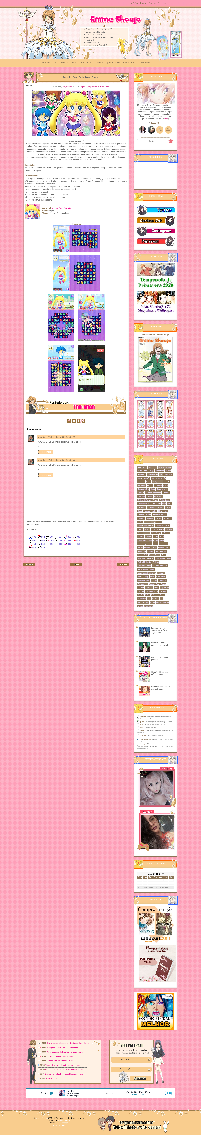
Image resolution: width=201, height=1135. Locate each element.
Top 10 (156, 588)
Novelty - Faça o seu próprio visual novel (160, 644)
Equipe (143, 3)
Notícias (150, 551)
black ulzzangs (143, 602)
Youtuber (155, 598)
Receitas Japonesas (159, 566)
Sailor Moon (104, 87)
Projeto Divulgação (144, 562)
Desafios (151, 507)
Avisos (148, 482)
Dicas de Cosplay (150, 511)
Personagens (160, 558)
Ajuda (145, 467)
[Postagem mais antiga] (123, 566)
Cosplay (116, 62)
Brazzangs (142, 485)
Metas (154, 547)
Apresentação (153, 474)
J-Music (148, 536)
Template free (142, 584)
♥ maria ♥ (42, 437)
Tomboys (149, 588)
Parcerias (162, 3)
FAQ (153, 522)
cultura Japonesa (162, 602)
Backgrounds (157, 482)
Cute (164, 503)
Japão (108, 62)
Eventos (147, 522)
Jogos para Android (92, 87)
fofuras (140, 606)
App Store (68, 208)
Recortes (160, 573)
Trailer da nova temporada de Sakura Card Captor (68, 1043)
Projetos (156, 562)
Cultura (155, 500)
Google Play (57, 208)
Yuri (161, 598)
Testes (151, 584)
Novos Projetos (160, 551)
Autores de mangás (159, 478)
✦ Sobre (134, 3)
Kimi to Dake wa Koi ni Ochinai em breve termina (66, 1069)
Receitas (135, 62)
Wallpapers (142, 598)
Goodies (99, 62)
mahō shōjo (148, 606)
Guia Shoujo (156, 533)
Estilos (140, 522)
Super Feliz (163, 580)
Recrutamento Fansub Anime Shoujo (160, 688)
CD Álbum (158, 485)
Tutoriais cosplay (152, 591)
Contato (152, 3)
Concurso (141, 496)
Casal (81, 62)
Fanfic (159, 522)
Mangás (64, 62)
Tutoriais (141, 591)
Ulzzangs (163, 591)
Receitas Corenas (144, 566)
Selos (152, 577)
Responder (46, 452)
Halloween (166, 533)
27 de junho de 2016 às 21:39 (61, 437)
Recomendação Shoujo (146, 569)
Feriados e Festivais (162, 525)
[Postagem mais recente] (29, 566)
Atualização (168, 474)
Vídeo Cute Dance (157, 595)
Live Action (163, 544)
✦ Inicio (46, 62)
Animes (55, 62)
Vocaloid (141, 595)
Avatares (141, 482)
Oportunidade (142, 555)
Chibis (153, 489)
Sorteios (154, 580)
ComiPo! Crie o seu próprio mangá (159, 673)
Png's (169, 558)
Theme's (141, 588)
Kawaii (161, 540)
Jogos (82, 87)
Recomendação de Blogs (147, 573)
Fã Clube (169, 529)
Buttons (150, 485)
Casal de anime (143, 489)
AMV (139, 467)
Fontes (146, 529)
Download (149, 518)
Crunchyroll (158, 496)
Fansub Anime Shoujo (145, 525)
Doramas (89, 62)
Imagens (141, 536)
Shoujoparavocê (143, 580)
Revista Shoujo (143, 577)
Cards (165, 485)
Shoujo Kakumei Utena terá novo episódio (63, 1065)
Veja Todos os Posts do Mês (155, 888)
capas (152, 602)
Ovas (164, 555)
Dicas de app (162, 511)
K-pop (155, 540)
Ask (160, 474)
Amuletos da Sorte (165, 467)
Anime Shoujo (149, 471)
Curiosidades (164, 500)
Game (140, 533)
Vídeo (147, 595)
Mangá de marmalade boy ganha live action (65, 1047)
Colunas (125, 62)
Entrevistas (146, 62)
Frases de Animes (157, 529)
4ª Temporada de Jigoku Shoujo (60, 1056)
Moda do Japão (163, 547)
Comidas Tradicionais (153, 493)
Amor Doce (153, 467)
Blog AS (166, 482)
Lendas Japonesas (144, 544)
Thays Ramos (67, 87)
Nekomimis (142, 551)
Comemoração (162, 489)
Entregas (158, 518)
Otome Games (154, 555)
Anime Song (159, 471)
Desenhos (159, 507)
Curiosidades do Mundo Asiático (149, 503)
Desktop (168, 507)
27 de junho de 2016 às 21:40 (61, 460)
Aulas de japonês (144, 478)
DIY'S (169, 503)
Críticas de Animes (144, 500)
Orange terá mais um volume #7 (60, 1061)
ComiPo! (141, 493)
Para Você (141, 558)
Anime (140, 471)
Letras (155, 544)
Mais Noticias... (53, 1078)
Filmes (140, 529)
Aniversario (142, 474)
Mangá (140, 547)
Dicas (140, 511)
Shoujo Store (160, 577)
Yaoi (148, 598)
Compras (166, 493)
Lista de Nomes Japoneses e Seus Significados (159, 630)
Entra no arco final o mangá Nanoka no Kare (64, 1074)
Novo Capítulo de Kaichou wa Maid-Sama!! (65, 1052)
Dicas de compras (144, 515)
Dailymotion (142, 507)
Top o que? (165, 588)
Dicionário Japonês (159, 515)
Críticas (73, 62)
